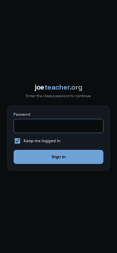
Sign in (58, 157)
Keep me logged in (42, 140)
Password (22, 114)
